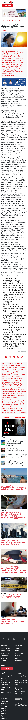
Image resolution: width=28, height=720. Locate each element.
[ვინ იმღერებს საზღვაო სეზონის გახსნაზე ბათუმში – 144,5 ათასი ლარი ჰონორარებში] (3, 456)
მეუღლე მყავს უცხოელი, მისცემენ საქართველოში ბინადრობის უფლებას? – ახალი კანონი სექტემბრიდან (13, 515)
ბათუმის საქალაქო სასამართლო (5, 680)
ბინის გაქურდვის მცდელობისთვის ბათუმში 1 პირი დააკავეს (12, 621)
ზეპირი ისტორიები (21, 676)
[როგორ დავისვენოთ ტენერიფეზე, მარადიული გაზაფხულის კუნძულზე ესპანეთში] (3, 442)
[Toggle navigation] (24, 2)
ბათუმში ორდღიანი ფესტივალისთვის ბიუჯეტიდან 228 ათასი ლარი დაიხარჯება (16, 463)
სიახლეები (10, 20)
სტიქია (3, 689)
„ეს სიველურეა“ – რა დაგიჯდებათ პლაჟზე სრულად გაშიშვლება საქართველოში (13, 487)
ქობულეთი (18, 660)
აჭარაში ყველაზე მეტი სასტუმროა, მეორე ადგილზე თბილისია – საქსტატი (13, 542)
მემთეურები (19, 694)
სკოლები (4, 713)
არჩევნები (4, 684)
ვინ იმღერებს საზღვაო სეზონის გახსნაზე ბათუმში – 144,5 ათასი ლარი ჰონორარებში (16, 456)
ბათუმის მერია (5, 687)
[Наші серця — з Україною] (8, 2)
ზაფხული (4, 21)
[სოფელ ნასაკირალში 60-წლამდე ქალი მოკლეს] (14, 585)
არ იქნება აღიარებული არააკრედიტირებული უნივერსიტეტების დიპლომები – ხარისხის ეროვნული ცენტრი (13, 569)
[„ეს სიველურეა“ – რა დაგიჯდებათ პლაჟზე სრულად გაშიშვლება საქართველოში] (14, 475)
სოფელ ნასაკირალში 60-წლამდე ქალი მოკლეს (11, 596)
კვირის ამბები (5, 650)
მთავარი (3, 20)
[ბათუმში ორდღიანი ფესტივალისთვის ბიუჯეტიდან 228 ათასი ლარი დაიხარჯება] (3, 463)
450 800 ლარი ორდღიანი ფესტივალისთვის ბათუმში (15, 450)
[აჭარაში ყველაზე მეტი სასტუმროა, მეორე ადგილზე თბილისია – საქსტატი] (14, 530)
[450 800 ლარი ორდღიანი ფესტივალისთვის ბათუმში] (3, 450)
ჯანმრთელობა (18, 20)
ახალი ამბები (5, 648)
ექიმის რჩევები (6, 692)
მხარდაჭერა (7, 5)
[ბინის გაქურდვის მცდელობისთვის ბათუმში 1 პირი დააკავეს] (14, 609)
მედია (3, 716)
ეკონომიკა (4, 711)
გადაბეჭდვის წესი (22, 351)
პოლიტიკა (4, 706)
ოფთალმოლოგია (13, 21)
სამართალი (5, 653)
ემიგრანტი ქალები (21, 680)
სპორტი (3, 708)
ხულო (17, 650)
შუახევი (17, 655)
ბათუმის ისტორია (21, 691)
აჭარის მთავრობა (6, 676)
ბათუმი (17, 648)
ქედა (16, 658)
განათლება (4, 655)
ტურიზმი (4, 718)
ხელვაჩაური (19, 653)
